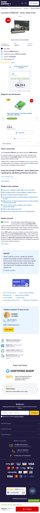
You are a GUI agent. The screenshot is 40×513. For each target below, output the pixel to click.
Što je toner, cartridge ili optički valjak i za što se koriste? (19, 190)
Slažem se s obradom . (13, 416)
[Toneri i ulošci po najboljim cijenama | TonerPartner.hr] (6, 3)
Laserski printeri (20, 297)
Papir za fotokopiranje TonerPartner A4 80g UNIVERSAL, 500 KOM (19, 114)
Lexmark (29, 45)
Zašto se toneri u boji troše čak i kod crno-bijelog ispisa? (19, 211)
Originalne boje (7, 295)
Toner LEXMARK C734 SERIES (9, 178)
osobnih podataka (18, 416)
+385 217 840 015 (12, 320)
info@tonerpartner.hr (13, 325)
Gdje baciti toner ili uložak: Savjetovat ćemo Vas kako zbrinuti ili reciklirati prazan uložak (20, 201)
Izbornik (35, 3)
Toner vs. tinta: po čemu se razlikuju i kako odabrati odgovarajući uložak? (17, 205)
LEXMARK (26, 8)
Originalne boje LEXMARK (22, 295)
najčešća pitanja (29, 161)
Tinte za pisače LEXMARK (26, 293)
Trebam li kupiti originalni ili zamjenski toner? (15, 194)
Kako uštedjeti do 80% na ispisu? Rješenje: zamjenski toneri (19, 192)
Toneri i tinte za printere (16, 8)
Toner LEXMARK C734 (7, 176)
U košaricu (28, 509)
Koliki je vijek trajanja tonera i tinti (12, 209)
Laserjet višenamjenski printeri (11, 300)
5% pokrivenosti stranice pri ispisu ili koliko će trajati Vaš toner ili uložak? (20, 198)
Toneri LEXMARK (7, 297)
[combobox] (20, 74)
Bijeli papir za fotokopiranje (30, 300)
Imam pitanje (9, 329)
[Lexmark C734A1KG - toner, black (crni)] (20, 36)
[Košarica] (25, 3)
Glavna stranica (4, 8)
